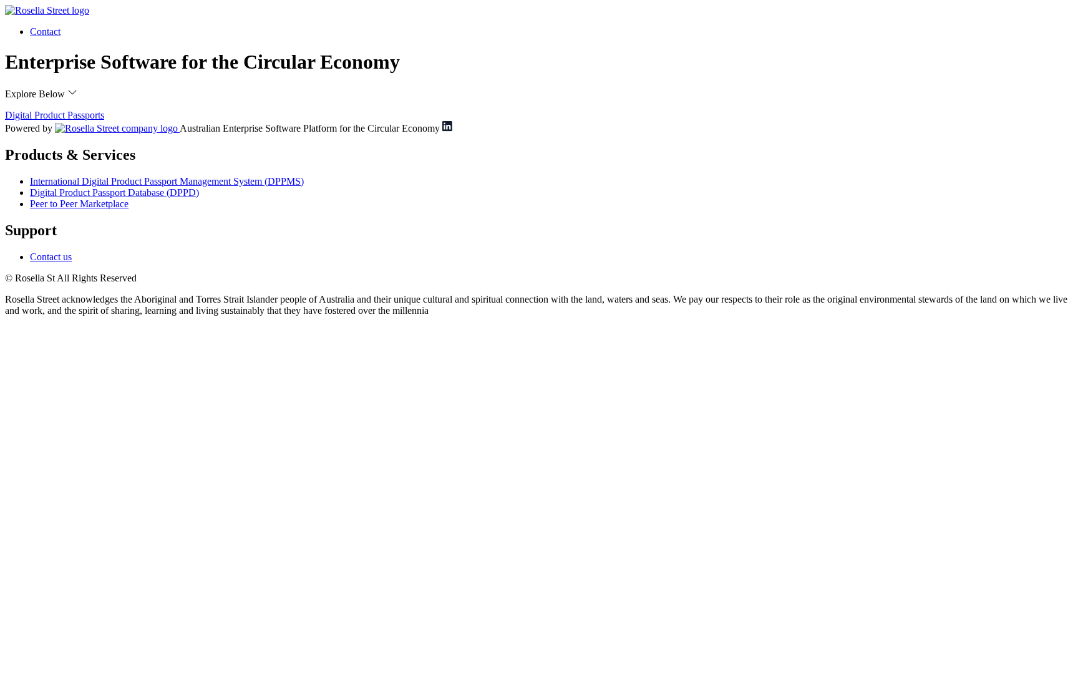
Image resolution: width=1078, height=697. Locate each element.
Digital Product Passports (54, 115)
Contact (45, 31)
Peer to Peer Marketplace (79, 203)
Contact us (51, 256)
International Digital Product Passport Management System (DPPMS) (167, 181)
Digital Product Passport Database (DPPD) (114, 192)
